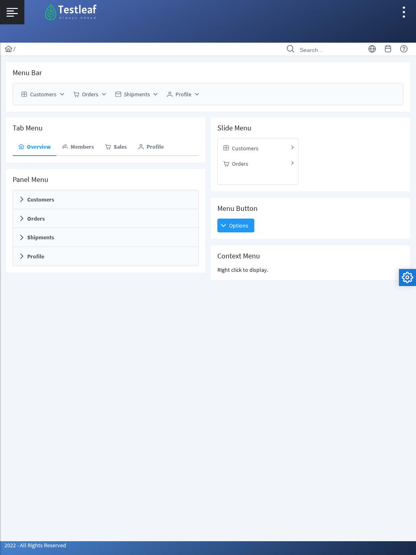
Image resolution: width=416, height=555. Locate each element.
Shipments (40, 237)
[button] (235, 225)
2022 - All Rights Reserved (35, 545)
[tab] (34, 147)
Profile (35, 256)
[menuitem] (42, 94)
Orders (36, 218)
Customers (40, 199)
